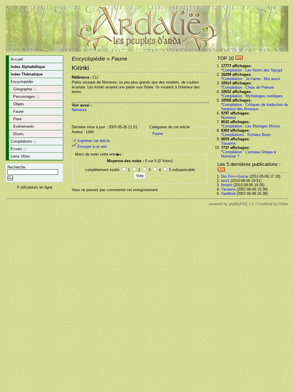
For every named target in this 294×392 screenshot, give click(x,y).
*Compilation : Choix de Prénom (247, 87)
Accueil (17, 59)
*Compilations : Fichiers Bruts (246, 135)
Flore (17, 119)
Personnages (24, 96)
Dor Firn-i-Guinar (234, 176)
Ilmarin (226, 185)
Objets (18, 104)
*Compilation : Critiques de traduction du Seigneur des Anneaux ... (254, 106)
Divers (18, 134)
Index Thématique (26, 74)
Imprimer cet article (94, 141)
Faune (18, 111)
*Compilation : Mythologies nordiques (252, 96)
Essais (17, 149)
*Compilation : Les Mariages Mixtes (250, 126)
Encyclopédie (22, 81)
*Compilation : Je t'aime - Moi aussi (250, 79)
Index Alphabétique (28, 67)
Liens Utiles (20, 156)
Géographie (23, 89)
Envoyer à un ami (92, 146)
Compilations (22, 141)
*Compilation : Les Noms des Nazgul (251, 70)
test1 (225, 180)
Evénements (23, 126)
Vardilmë (228, 193)
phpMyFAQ (238, 204)
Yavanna (228, 143)
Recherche (16, 167)
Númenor (228, 117)
